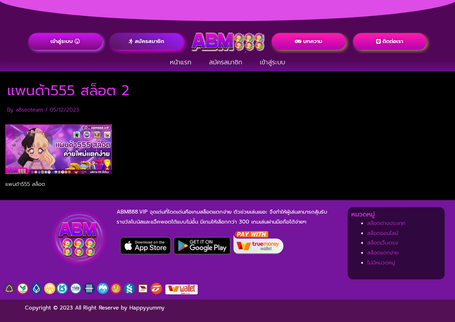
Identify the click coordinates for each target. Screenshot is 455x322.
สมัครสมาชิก (225, 62)
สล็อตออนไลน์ (382, 233)
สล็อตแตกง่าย (382, 253)
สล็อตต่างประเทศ (386, 223)
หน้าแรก (180, 62)
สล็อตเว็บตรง (382, 243)
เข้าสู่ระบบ (272, 62)
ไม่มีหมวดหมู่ (381, 263)
